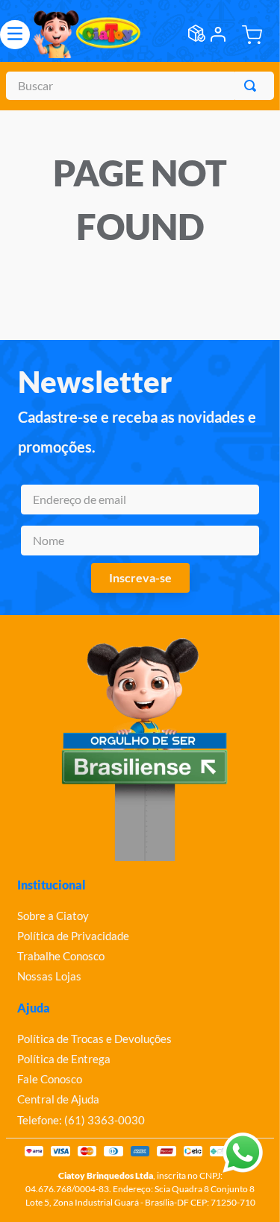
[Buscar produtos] (253, 86)
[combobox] (140, 86)
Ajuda (33, 1008)
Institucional (51, 885)
